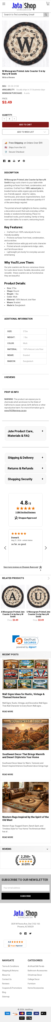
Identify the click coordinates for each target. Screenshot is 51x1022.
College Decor (34, 979)
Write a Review (8, 77)
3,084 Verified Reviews (26, 512)
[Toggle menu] (3, 3)
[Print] (14, 161)
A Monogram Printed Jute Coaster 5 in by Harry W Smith (12, 614)
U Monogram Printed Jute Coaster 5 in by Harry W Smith (38, 614)
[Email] (9, 161)
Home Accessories (36, 988)
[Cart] (47, 3)
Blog (4, 992)
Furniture (31, 984)
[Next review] (46, 548)
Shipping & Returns (10, 971)
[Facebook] (4, 161)
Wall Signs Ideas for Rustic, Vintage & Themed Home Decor (23, 696)
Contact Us (7, 979)
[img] (25, 508)
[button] (25, 642)
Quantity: (7, 115)
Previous (42, 578)
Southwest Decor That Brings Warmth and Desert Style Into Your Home (23, 756)
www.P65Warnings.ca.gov (15, 410)
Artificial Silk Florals (36, 966)
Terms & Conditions (10, 966)
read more (7, 711)
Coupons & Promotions (12, 988)
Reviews (5, 984)
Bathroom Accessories (37, 971)
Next (48, 578)
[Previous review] (5, 548)
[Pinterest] (24, 161)
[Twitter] (19, 161)
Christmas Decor (35, 975)
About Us (6, 975)
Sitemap (6, 997)
